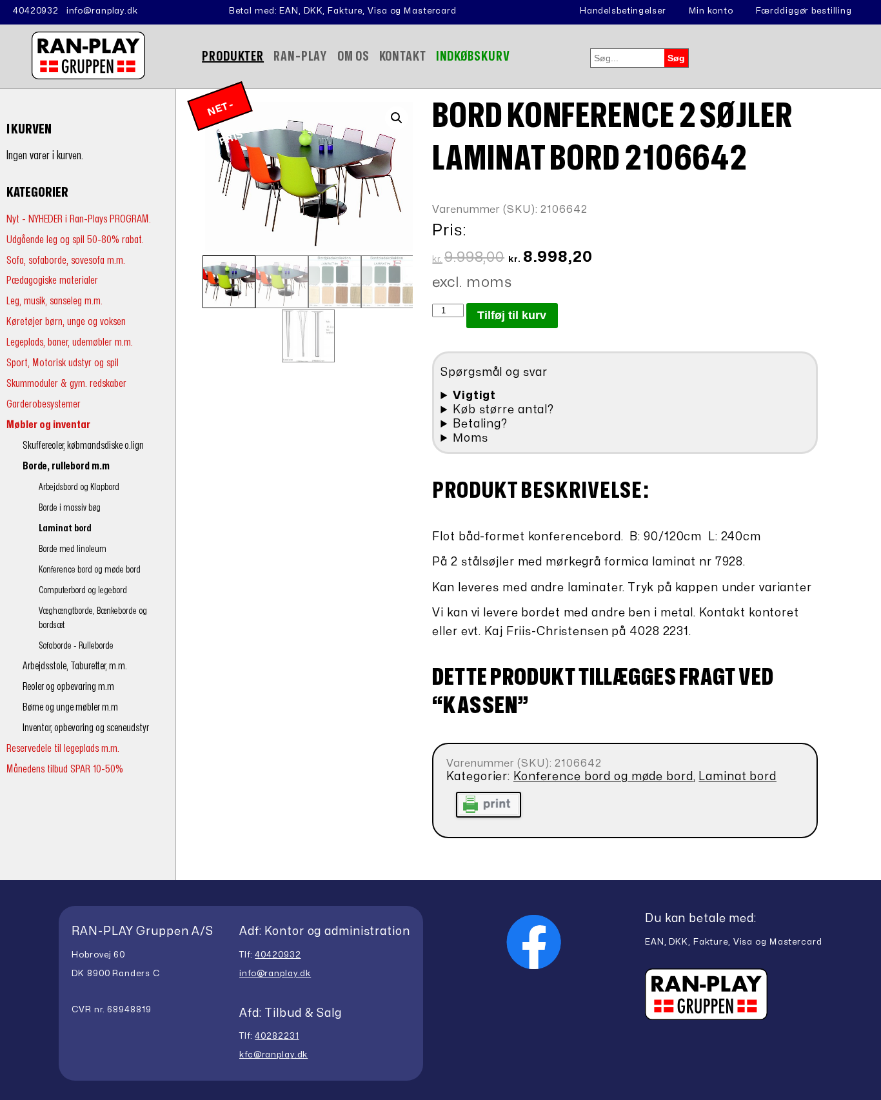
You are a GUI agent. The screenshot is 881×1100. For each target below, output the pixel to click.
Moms (470, 438)
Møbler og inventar (48, 424)
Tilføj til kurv (511, 315)
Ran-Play (300, 56)
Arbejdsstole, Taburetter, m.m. (75, 666)
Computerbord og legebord (83, 590)
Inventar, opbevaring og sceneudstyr (86, 728)
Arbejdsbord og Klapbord (79, 487)
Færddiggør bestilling (804, 11)
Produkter (233, 56)
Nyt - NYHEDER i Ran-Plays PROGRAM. (78, 218)
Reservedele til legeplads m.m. (62, 748)
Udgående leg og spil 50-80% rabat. (75, 239)
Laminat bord (65, 528)
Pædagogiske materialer (52, 280)
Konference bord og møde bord (90, 569)
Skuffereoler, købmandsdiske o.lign (83, 445)
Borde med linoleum (72, 549)
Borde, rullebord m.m (66, 466)
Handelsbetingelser (623, 11)
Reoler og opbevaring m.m (68, 687)
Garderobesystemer (43, 403)
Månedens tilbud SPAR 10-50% (64, 768)
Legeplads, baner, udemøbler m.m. (69, 342)
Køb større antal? (503, 409)
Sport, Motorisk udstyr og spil (62, 362)
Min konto (711, 11)
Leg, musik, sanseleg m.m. (54, 300)
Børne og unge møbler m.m (70, 707)
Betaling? (480, 423)
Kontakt (402, 56)
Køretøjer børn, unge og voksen (66, 321)
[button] (396, 118)
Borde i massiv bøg (70, 508)
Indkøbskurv (473, 56)
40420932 (36, 11)
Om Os (353, 56)
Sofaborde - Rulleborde (76, 646)
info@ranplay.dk (102, 11)
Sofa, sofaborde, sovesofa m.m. (65, 260)
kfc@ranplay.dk (273, 1055)
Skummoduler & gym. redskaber (66, 383)
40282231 (277, 1036)
